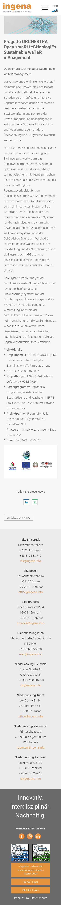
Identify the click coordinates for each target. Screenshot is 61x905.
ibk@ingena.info (30, 561)
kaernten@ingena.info (30, 747)
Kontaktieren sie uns (30, 828)
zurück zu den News (18, 517)
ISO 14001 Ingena (30, 890)
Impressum (21, 898)
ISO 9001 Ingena (30, 881)
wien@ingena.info (30, 654)
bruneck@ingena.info (30, 623)
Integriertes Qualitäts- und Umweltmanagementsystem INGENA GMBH (31, 870)
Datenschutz (39, 898)
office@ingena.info (31, 592)
